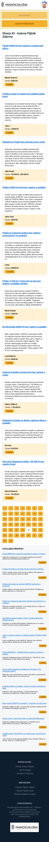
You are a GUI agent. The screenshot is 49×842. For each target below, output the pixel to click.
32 (22, 530)
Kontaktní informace (25, 773)
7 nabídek (43, 662)
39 (22, 535)
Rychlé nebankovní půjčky (25, 794)
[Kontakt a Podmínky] (43, 4)
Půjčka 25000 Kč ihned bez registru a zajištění (24, 187)
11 (22, 514)
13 (34, 514)
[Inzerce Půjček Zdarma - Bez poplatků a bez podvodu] (24, 831)
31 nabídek (42, 577)
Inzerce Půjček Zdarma (25, 787)
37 (11, 535)
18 (22, 519)
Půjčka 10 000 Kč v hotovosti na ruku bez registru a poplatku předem (21, 282)
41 (34, 535)
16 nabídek (42, 680)
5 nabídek (9, 84)
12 (28, 514)
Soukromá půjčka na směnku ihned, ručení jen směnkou (23, 569)
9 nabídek (43, 712)
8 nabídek (43, 744)
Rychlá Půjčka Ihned (25, 791)
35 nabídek (42, 594)
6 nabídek (43, 645)
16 (11, 519)
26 (28, 524)
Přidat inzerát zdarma (25, 766)
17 (16, 519)
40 (28, 535)
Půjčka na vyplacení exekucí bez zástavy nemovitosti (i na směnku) (21, 234)
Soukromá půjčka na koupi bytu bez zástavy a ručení (23, 373)
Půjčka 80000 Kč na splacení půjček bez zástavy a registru (24, 554)
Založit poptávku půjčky (24, 23)
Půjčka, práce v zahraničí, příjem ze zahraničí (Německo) (23, 718)
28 (40, 524)
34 (34, 530)
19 (28, 519)
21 (40, 519)
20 (34, 519)
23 (11, 524)
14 (40, 514)
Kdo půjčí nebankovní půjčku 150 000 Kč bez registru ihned (23, 463)
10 (16, 514)
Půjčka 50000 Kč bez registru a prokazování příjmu (22, 47)
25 (22, 524)
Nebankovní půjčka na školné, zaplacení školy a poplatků (24, 421)
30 (11, 530)
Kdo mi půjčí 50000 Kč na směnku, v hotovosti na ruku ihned (24, 703)
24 (16, 524)
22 (5, 524)
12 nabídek (42, 628)
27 (34, 524)
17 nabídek (42, 611)
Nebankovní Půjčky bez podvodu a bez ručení (23, 142)
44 (11, 541)
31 (16, 530)
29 (5, 530)
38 (16, 535)
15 (5, 519)
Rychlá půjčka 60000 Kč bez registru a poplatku (24, 327)
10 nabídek (42, 562)
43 (5, 541)
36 (5, 535)
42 (40, 535)
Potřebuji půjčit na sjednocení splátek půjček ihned (23, 95)
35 (40, 530)
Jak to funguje (24, 15)
